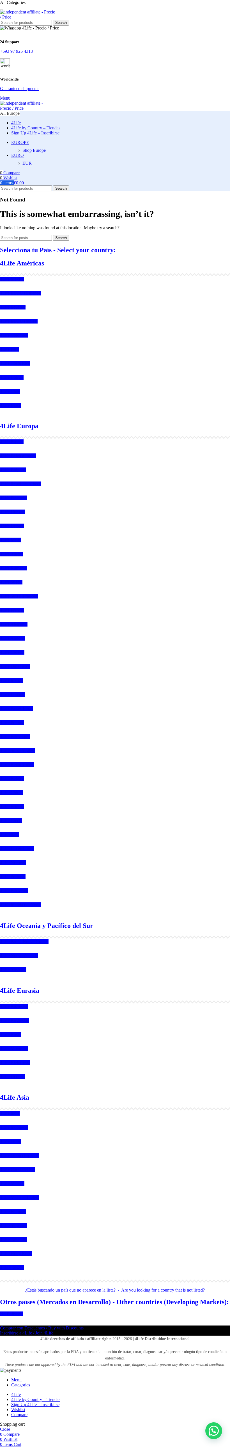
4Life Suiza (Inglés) (17, 750)
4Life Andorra (12, 638)
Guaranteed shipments (19, 88)
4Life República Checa (20, 483)
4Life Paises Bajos (16, 708)
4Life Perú (9, 349)
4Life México (12, 279)
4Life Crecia (11, 820)
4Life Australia (13, 969)
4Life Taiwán (12, 1267)
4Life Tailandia (13, 1239)
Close (5, 1429)
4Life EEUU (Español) (20, 293)
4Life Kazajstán (14, 1006)
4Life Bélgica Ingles (18, 455)
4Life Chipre (11, 792)
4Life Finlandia (13, 498)
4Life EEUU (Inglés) (19, 321)
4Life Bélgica (12, 778)
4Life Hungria (12, 512)
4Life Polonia (12, 722)
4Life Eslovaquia (15, 736)
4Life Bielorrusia (15, 1062)
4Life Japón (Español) (19, 1155)
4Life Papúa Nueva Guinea (24, 941)
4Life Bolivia (12, 377)
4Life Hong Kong (16, 1253)
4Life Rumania (13, 568)
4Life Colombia (14, 335)
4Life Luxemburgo (17, 848)
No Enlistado (11, 1313)
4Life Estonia (12, 806)
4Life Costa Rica (15, 363)
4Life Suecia (11, 582)
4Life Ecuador (13, 307)
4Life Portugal (13, 876)
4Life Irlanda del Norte (20, 904)
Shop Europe (34, 150)
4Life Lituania (12, 694)
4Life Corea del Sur (17, 1169)
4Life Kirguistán (14, 1020)
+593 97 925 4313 (16, 51)
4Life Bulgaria (13, 469)
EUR (27, 163)
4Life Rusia (10, 1034)
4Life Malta (10, 540)
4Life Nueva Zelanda (19, 955)
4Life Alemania (13, 624)
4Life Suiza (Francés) (19, 596)
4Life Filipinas (13, 1211)
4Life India (10, 1113)
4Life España (12, 441)
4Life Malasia (12, 1183)
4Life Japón (10, 1141)
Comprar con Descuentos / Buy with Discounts (42, 1328)
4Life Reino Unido (17, 764)
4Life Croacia (12, 652)
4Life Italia (9, 834)
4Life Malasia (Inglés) (19, 1197)
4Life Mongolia (14, 1048)
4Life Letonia (12, 526)
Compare (19, 1414)
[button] (213, 1430)
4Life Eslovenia (14, 890)
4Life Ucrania (12, 1076)
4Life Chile (10, 391)
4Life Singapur (13, 1225)
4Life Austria (11, 554)
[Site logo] (28, 17)
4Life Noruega (13, 862)
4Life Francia (12, 610)
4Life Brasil (10, 405)
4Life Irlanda (11, 680)
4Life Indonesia (14, 1127)
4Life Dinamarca (15, 666)
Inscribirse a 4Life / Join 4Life (26, 1333)
